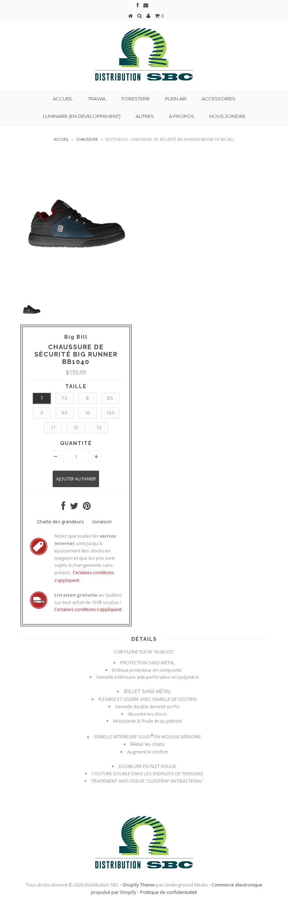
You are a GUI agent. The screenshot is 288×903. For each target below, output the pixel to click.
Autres (145, 116)
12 (75, 427)
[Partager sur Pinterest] (87, 507)
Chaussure (87, 139)
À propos (181, 116)
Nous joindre (227, 116)
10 (87, 413)
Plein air (175, 98)
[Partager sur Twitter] (74, 507)
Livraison (102, 521)
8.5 (110, 398)
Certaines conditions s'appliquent (88, 609)
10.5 (110, 413)
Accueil (63, 98)
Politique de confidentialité (168, 892)
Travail (97, 98)
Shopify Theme (139, 885)
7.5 (64, 398)
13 (98, 427)
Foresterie (136, 98)
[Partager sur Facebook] (63, 507)
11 (53, 427)
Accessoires (218, 98)
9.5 (64, 413)
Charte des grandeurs (60, 521)
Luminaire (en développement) (81, 116)
